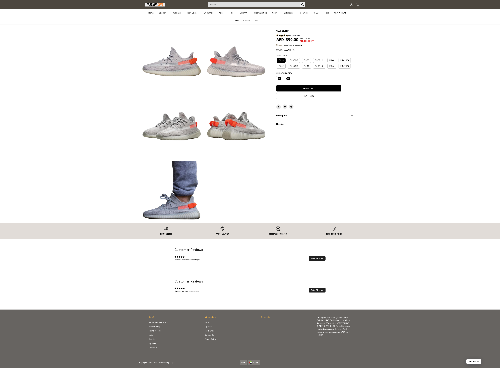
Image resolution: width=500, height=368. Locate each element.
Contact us (153, 348)
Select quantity (284, 73)
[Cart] (358, 4)
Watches (177, 13)
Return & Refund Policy (158, 322)
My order (152, 343)
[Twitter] (285, 106)
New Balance (193, 13)
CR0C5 (316, 13)
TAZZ (257, 20)
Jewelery (163, 13)
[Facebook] (278, 106)
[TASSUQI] (155, 4)
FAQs (151, 335)
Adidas (221, 13)
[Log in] (351, 4)
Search (152, 339)
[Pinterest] (291, 106)
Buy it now (309, 96)
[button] (288, 35)
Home (151, 13)
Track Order (209, 331)
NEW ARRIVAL (340, 13)
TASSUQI (156, 363)
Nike (232, 13)
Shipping (279, 45)
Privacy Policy (154, 327)
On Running (208, 13)
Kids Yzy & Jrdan (242, 20)
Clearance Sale (260, 13)
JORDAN (244, 13)
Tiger (327, 13)
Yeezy (275, 13)
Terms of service (155, 331)
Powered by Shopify (167, 363)
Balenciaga (289, 13)
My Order (208, 327)
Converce (304, 13)
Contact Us (209, 335)
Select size (281, 55)
